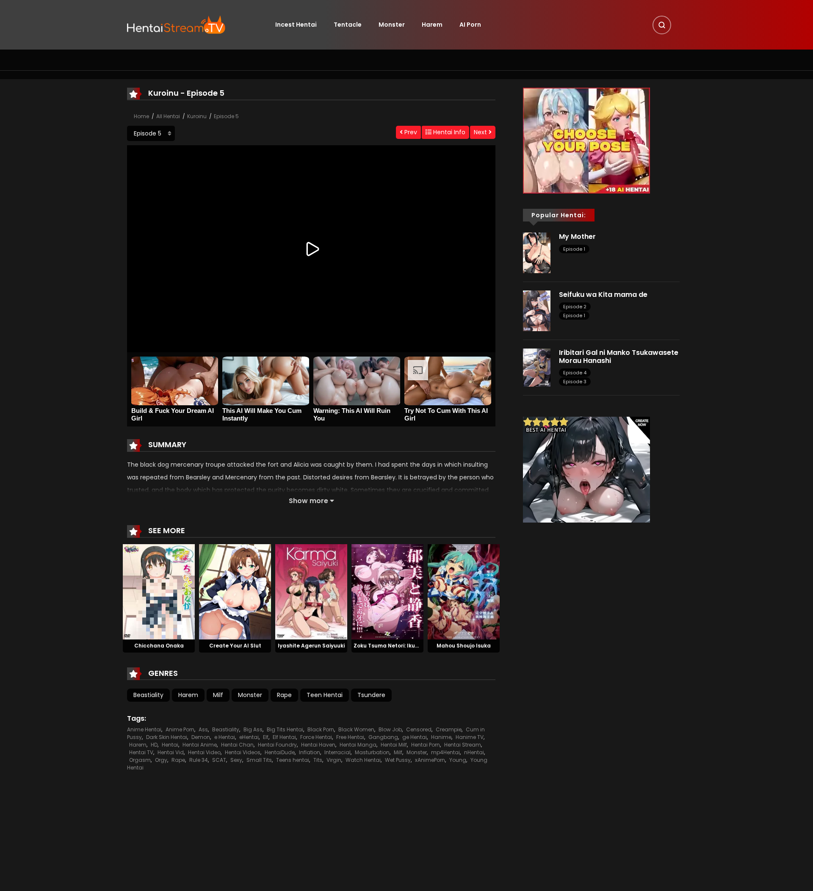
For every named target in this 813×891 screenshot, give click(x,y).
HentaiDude (280, 752)
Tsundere (371, 695)
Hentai (170, 744)
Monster (392, 24)
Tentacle (348, 24)
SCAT (219, 760)
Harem (432, 24)
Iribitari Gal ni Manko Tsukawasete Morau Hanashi (618, 356)
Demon (200, 737)
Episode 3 (574, 381)
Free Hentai (350, 737)
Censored (418, 729)
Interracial (337, 752)
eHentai (249, 737)
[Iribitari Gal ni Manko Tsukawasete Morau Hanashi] (536, 367)
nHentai (474, 752)
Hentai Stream (462, 744)
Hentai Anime (200, 744)
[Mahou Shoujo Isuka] (464, 591)
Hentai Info (448, 132)
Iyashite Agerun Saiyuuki (311, 645)
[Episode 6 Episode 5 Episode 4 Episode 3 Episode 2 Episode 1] (151, 133)
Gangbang (383, 737)
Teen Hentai (325, 695)
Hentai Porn (425, 744)
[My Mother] (536, 252)
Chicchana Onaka (159, 645)
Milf (218, 695)
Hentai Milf (394, 744)
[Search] (662, 25)
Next (481, 132)
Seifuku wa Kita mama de (603, 294)
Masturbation (372, 752)
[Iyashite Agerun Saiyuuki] (311, 591)
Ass (203, 729)
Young (457, 760)
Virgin (333, 760)
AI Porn (470, 24)
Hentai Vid (171, 752)
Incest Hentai (296, 24)
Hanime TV (470, 737)
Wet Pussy (398, 760)
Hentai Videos (242, 752)
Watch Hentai (363, 760)
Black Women (356, 729)
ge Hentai (414, 737)
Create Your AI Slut (235, 645)
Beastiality (148, 695)
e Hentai (224, 737)
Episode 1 (574, 249)
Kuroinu (197, 116)
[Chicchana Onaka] (159, 591)
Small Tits (259, 760)
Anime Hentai (144, 729)
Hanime (441, 737)
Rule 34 (198, 760)
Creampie (449, 729)
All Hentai (168, 116)
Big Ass (253, 729)
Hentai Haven (318, 744)
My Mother (577, 236)
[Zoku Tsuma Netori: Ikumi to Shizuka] (387, 591)
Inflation (309, 752)
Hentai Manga (358, 744)
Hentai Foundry (277, 744)
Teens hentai (292, 760)
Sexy (236, 760)
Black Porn (320, 729)
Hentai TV (141, 752)
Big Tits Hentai (285, 729)
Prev (410, 132)
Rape (284, 695)
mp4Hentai (445, 752)
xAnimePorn (430, 760)
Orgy (161, 760)
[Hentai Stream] (176, 24)
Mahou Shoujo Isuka (464, 645)
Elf (265, 737)
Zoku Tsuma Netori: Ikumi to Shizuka (402, 645)
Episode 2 (574, 306)
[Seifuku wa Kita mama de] (536, 310)
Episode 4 (574, 372)
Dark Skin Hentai (166, 737)
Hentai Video (204, 752)
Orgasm (140, 760)
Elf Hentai (284, 737)
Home (141, 116)
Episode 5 (226, 116)
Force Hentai (316, 737)
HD (154, 744)
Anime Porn (180, 729)
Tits (317, 760)
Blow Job (390, 729)
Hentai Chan (237, 744)
